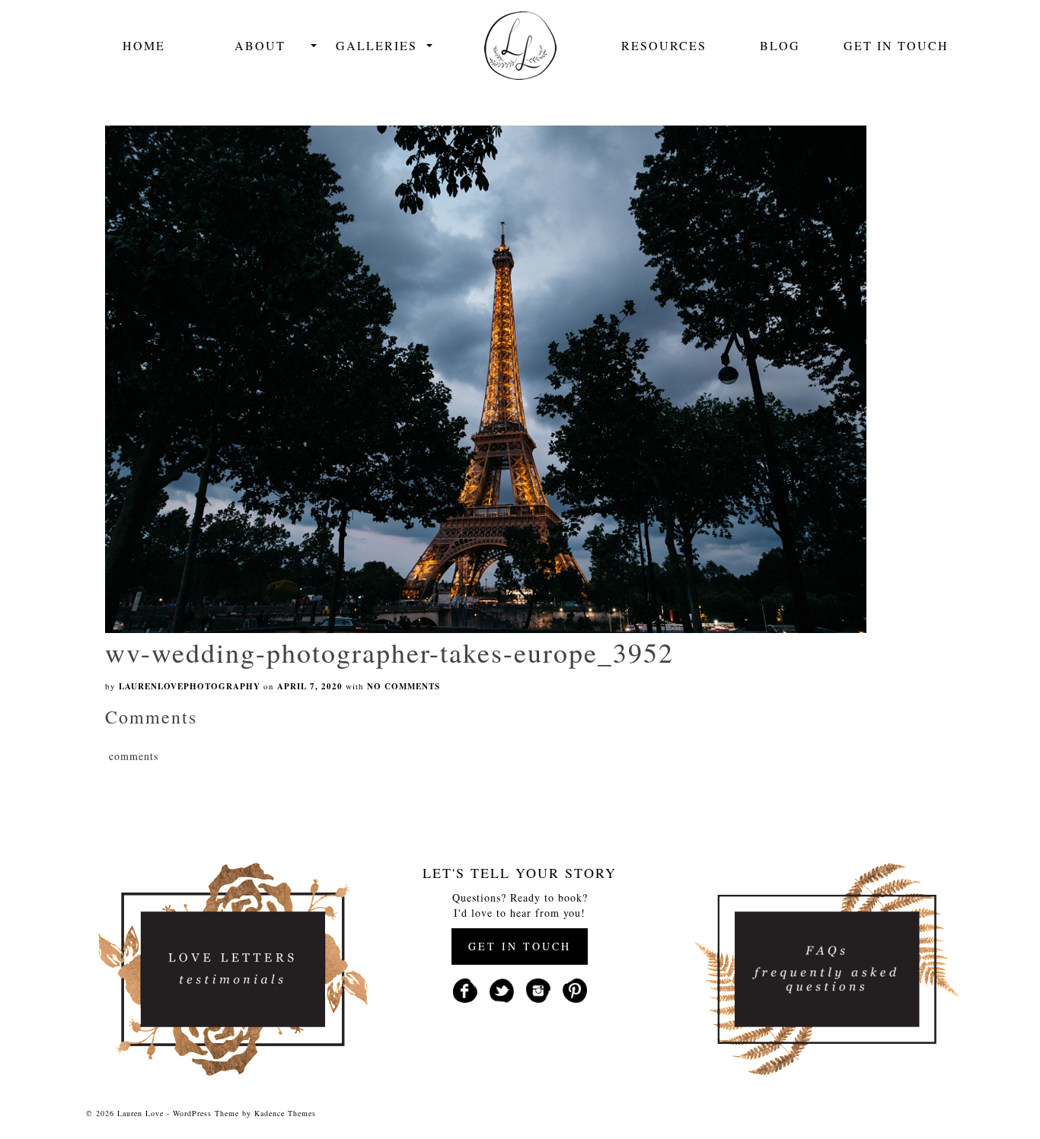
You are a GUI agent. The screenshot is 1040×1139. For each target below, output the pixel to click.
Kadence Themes (285, 1113)
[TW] (501, 989)
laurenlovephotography (189, 686)
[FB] (465, 989)
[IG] (538, 989)
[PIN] (575, 989)
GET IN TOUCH (519, 946)
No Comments (403, 686)
